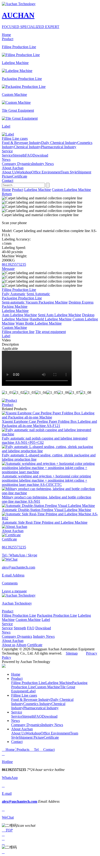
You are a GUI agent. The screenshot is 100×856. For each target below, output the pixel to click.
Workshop (23, 172)
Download (40, 155)
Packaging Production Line (57, 615)
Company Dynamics (17, 164)
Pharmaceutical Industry (58, 147)
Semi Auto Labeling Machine (59, 315)
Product (17, 190)
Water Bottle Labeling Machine (39, 323)
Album (21, 645)
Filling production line (18, 332)
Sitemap (72, 653)
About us (8, 645)
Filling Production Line (19, 615)
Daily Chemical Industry (59, 143)
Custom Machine (28, 620)
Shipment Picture (31, 737)
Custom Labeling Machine (71, 190)
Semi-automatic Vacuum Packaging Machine (35, 302)
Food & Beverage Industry (21, 143)
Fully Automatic (14, 294)
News (6, 632)
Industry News (43, 164)
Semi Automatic (38, 294)
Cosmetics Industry (37, 704)
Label (46, 620)
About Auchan (12, 641)
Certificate (19, 176)
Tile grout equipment (50, 332)
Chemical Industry (27, 147)
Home (6, 190)
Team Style (69, 172)
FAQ (29, 155)
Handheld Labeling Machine (51, 319)
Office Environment (46, 172)
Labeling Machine (37, 190)
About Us (9, 172)
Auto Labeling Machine (19, 315)
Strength (19, 155)
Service (7, 155)
